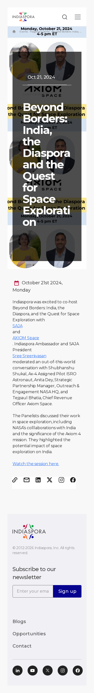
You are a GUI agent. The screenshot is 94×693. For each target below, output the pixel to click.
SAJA (17, 326)
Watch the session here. (36, 463)
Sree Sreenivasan (29, 355)
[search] (63, 17)
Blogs (19, 621)
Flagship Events (40, 31)
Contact (22, 646)
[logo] (29, 531)
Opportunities (29, 634)
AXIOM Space (26, 338)
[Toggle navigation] (77, 17)
